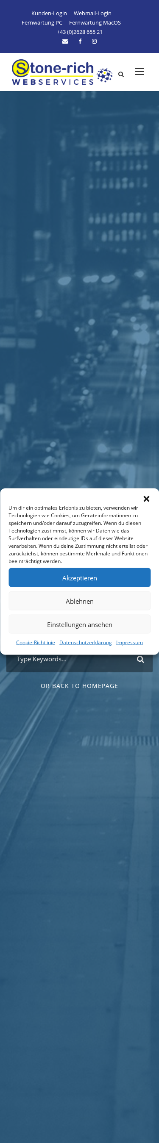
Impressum (129, 642)
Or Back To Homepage (79, 686)
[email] (65, 41)
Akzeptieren (79, 577)
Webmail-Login (93, 13)
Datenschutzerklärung (85, 642)
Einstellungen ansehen (79, 624)
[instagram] (94, 41)
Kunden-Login (49, 13)
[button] (146, 499)
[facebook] (79, 41)
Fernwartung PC (42, 22)
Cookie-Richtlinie (35, 642)
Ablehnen (80, 600)
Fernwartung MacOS (95, 22)
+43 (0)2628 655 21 (80, 32)
